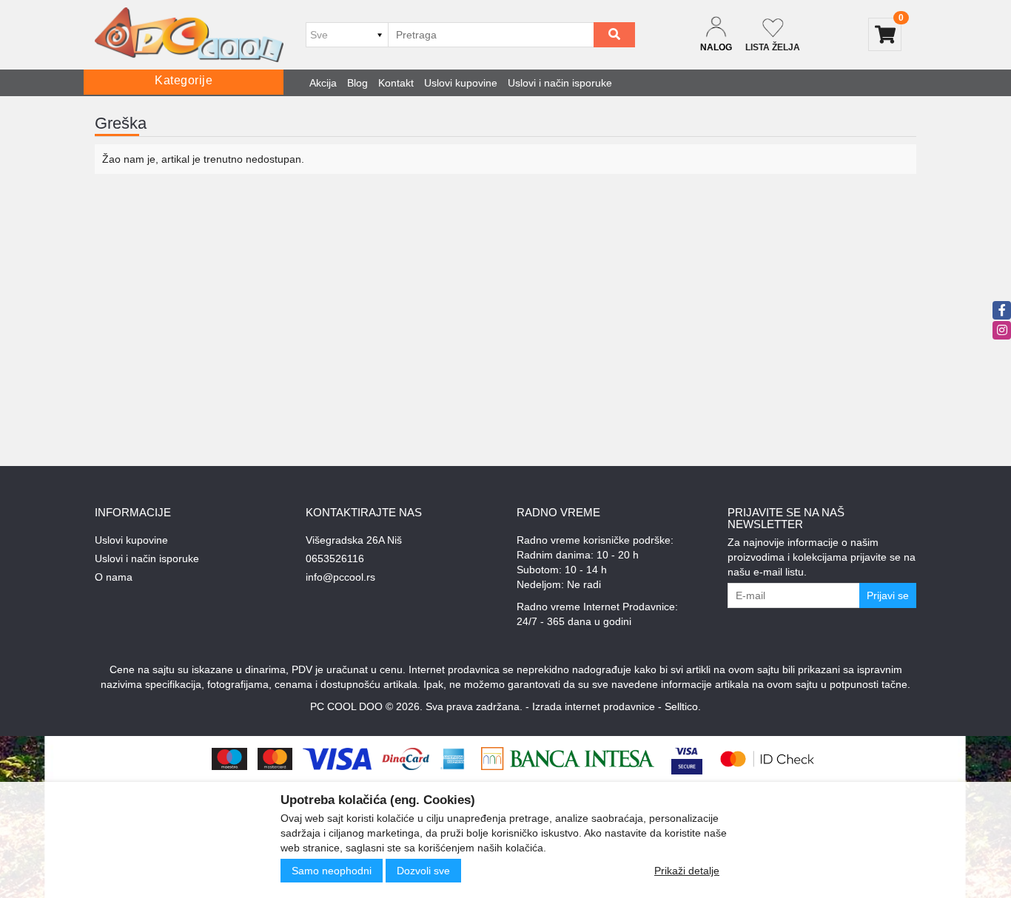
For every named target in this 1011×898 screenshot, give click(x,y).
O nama (113, 577)
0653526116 (335, 558)
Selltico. (683, 706)
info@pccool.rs (340, 577)
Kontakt (396, 83)
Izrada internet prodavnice (593, 706)
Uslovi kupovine (460, 83)
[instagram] (1001, 330)
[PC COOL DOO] (189, 35)
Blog (357, 83)
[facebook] (1001, 310)
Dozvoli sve (423, 871)
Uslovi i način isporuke (560, 83)
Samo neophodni (332, 871)
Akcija (323, 83)
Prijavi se (888, 595)
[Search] (614, 34)
